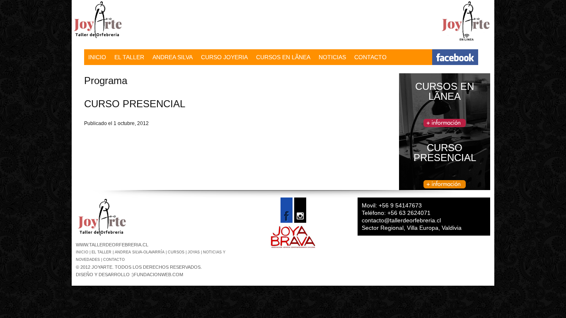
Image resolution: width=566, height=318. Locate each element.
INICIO (97, 57)
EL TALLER (129, 57)
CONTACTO (370, 57)
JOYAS (194, 252)
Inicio (82, 252)
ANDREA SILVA (172, 57)
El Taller (102, 252)
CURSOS (177, 252)
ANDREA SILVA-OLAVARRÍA (140, 252)
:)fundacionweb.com (157, 274)
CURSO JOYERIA (224, 57)
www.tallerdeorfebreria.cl (112, 244)
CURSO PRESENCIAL (134, 103)
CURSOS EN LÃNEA (283, 57)
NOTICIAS (332, 57)
